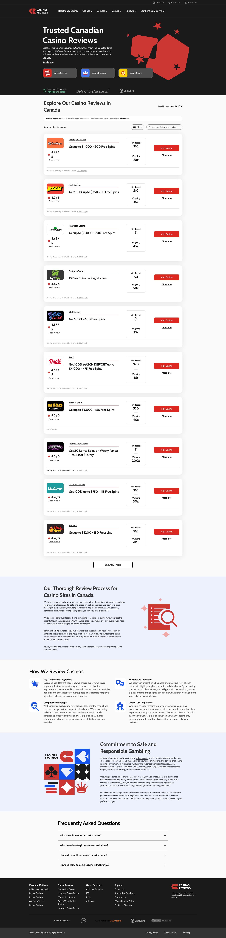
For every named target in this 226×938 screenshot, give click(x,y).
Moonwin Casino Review (69, 908)
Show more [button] (124, 118)
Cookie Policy (170, 932)
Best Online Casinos (66, 889)
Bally (88, 897)
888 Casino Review (66, 897)
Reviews (130, 10)
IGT (87, 893)
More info (167, 155)
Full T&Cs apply (82, 171)
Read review (54, 160)
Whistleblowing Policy (124, 901)
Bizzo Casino (75, 402)
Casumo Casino (77, 484)
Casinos (86, 10)
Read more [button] (48, 62)
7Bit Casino (74, 312)
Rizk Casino (75, 185)
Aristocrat (90, 901)
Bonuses (101, 10)
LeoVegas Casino (77, 139)
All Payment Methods (39, 889)
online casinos (142, 758)
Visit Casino (167, 148)
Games (115, 10)
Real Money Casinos (68, 10)
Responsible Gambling (125, 893)
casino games (120, 782)
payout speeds (111, 607)
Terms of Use (120, 897)
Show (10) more (113, 564)
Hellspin (73, 525)
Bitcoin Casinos (36, 905)
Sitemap (186, 932)
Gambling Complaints (151, 10)
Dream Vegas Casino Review (67, 902)
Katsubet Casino (77, 225)
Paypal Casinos (36, 893)
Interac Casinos (36, 897)
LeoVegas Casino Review (69, 893)
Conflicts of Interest (123, 905)
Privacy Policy (152, 932)
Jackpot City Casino (78, 443)
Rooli (71, 357)
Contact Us (120, 889)
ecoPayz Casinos (36, 901)
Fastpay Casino (76, 271)
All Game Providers (94, 889)
